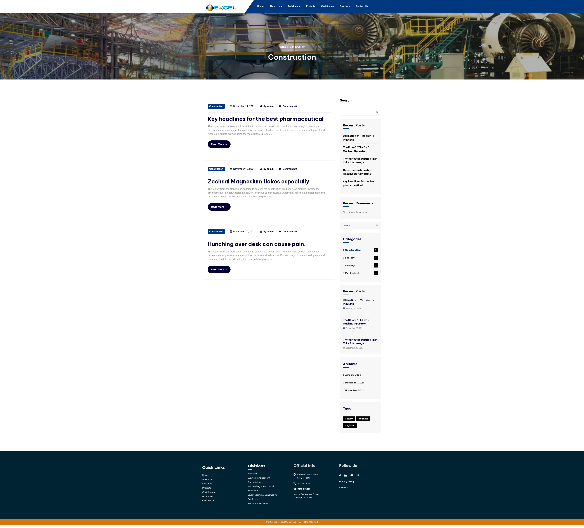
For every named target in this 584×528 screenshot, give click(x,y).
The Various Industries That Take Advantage (360, 160)
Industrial (363, 419)
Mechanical (360, 273)
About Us (207, 479)
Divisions (207, 483)
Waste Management (259, 477)
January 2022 (353, 374)
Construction (216, 106)
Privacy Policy (346, 481)
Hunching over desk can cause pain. (257, 244)
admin (270, 106)
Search (346, 100)
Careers (343, 487)
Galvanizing (254, 482)
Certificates (208, 492)
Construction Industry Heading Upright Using (357, 172)
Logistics (349, 425)
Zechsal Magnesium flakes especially (258, 181)
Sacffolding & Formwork (261, 486)
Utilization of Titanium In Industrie (358, 137)
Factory (361, 257)
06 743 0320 (303, 483)
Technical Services (258, 503)
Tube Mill (253, 490)
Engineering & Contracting (263, 494)
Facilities (252, 499)
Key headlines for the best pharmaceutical (266, 119)
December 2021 (354, 382)
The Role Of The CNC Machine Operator (356, 149)
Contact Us (208, 500)
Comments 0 (289, 106)
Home (282, 46)
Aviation (252, 473)
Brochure (207, 496)
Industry (361, 265)
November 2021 (354, 390)
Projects (206, 488)
